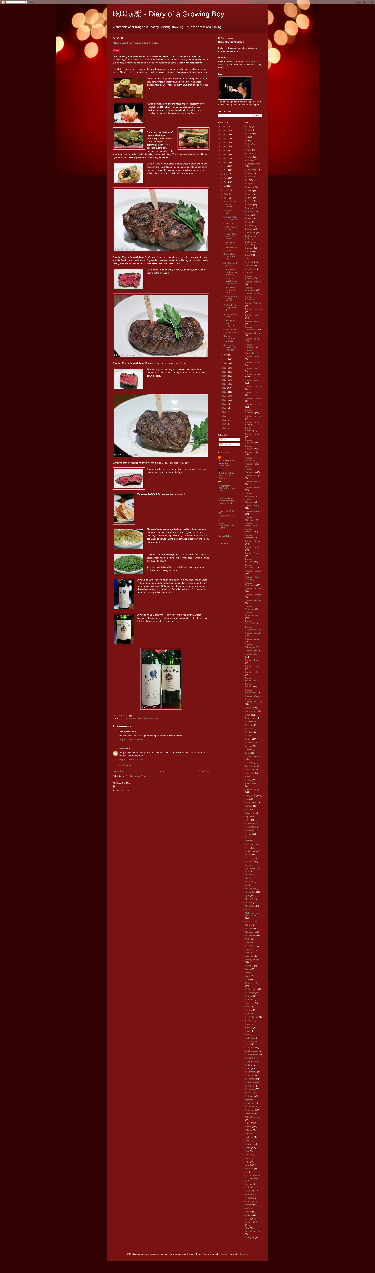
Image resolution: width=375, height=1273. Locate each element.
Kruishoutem (251, 851)
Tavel (247, 1140)
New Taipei (250, 946)
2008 (224, 400)
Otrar (247, 976)
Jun (226, 190)
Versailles (249, 1198)
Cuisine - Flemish (253, 368)
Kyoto (247, 854)
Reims (248, 1006)
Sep (226, 178)
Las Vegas (250, 861)
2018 (224, 158)
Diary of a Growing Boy (231, 42)
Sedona (248, 1065)
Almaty (248, 126)
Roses (248, 1031)
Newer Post (119, 771)
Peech (122, 748)
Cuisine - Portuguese (250, 584)
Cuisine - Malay (252, 505)
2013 (224, 380)
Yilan (247, 1228)
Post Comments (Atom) (136, 776)
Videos (248, 1201)
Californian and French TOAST (230, 298)
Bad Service (250, 170)
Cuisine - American (249, 277)
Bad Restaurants (253, 164)
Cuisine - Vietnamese (250, 691)
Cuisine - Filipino (252, 362)
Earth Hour (250, 718)
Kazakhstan (250, 827)
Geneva (248, 746)
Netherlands (250, 942)
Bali (246, 180)
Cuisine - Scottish (253, 595)
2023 (224, 138)
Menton (248, 909)
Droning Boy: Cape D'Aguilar (229, 323)
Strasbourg (250, 1103)
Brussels (249, 218)
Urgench (249, 1184)
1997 (224, 416)
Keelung (249, 834)
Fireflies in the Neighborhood (230, 307)
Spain (247, 1093)
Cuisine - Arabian (253, 282)
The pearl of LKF (229, 211)
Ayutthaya (249, 160)
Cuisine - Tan (251, 651)
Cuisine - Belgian (253, 303)
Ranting (248, 1003)
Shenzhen (249, 1079)
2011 (223, 388)
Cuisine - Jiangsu (253, 476)
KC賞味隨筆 (224, 485)
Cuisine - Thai (251, 654)
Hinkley (248, 780)
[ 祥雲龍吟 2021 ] (226, 516)
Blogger (243, 1254)
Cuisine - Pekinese (249, 560)
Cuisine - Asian (252, 293)
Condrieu (249, 265)
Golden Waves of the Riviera (230, 330)
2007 (224, 404)
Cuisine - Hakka (252, 404)
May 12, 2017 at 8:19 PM (131, 739)
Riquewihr (249, 1020)
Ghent (248, 749)
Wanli (247, 1208)
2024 (224, 134)
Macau (248, 899)
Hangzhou (250, 773)
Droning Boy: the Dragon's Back (230, 289)
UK (246, 1172)
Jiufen (248, 820)
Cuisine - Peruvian (253, 571)
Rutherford (250, 1038)
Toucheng (249, 1154)
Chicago (249, 251)
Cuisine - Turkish (253, 660)
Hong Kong (148, 718)
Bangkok (249, 184)
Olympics (249, 966)
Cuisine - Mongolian (250, 530)
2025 (224, 130)
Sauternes (250, 1061)
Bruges (248, 215)
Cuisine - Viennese (249, 685)
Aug (226, 182)
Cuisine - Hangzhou (250, 411)
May (226, 194)
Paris (247, 979)
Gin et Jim (228, 223)
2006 (224, 408)
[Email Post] (130, 715)
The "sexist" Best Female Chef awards (230, 281)
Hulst (247, 799)
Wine (156, 718)
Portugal (249, 999)
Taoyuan (249, 1133)
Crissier (248, 272)
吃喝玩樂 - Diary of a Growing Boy (168, 14)
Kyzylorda (249, 858)
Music (247, 939)
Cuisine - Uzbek (252, 672)
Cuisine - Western (128, 718)
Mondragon (250, 932)
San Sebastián (252, 1054)
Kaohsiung (250, 823)
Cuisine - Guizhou (253, 398)
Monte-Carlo (251, 935)
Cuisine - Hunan (252, 434)
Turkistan (249, 1168)
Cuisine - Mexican (253, 511)
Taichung (249, 1113)
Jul (225, 186)
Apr (226, 198)
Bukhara (249, 225)
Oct (226, 174)
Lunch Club (250, 892)
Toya (247, 1161)
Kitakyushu (250, 844)
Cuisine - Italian (252, 464)
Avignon (249, 157)
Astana (248, 150)
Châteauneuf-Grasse (251, 243)
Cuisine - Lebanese (249, 494)
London (248, 885)
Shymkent (249, 1086)
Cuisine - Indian (252, 452)
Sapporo (249, 1058)
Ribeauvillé (250, 1013)
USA (247, 1187)
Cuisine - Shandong (250, 607)
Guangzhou (250, 766)
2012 (224, 384)
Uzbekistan (250, 1191)
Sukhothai (249, 1106)
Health (248, 776)
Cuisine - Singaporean (251, 628)
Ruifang (248, 1034)
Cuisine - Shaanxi (253, 600)
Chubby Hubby (226, 473)
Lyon (247, 895)
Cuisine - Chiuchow (249, 346)
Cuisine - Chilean (253, 333)
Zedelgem (249, 1237)
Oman (248, 969)
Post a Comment (124, 765)
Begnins (249, 197)
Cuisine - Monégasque (251, 524)
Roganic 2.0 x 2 (225, 503)
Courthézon (250, 269)
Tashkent (249, 1137)
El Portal (249, 725)
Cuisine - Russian (253, 589)
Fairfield (249, 732)
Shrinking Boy (251, 1082)
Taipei (247, 1123)
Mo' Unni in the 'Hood (230, 228)
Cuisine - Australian (249, 298)
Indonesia (249, 813)
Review (248, 1010)
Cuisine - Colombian (250, 351)
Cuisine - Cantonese (250, 328)
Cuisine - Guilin (252, 392)
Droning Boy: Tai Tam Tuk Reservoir (230, 272)
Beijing (248, 201)
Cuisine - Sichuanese (250, 622)
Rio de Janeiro (252, 1017)
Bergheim (249, 208)
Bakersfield (250, 176)
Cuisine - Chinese (253, 339)
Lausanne (249, 874)
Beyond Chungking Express (229, 338)
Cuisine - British (252, 315)
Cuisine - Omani (252, 553)
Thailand (249, 1144)
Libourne (249, 878)
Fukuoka (249, 742)
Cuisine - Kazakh (253, 482)
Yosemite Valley (252, 1231)
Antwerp (249, 133)
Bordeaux (249, 211)
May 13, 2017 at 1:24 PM (131, 759)
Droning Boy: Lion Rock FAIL (229, 256)
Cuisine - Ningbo (252, 541)
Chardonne (250, 232)
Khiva (247, 837)
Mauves (248, 902)
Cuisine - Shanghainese (251, 613)
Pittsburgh (249, 992)
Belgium (249, 204)
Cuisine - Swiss (252, 639)
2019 (224, 154)
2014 (224, 376)
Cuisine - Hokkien (253, 416)
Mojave (248, 925)
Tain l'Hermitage (252, 1117)
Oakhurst (249, 956)
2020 (224, 150)
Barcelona (249, 187)
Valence (248, 1194)
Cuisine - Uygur (252, 666)
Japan (248, 816)
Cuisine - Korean (253, 487)
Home (161, 771)
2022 (224, 142)
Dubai (247, 715)
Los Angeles (250, 888)
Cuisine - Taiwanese (250, 646)
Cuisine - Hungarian (250, 447)
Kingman (249, 841)
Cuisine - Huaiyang (249, 429)
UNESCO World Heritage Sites (252, 1176)
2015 (224, 372)
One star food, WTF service (230, 218)
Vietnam (249, 1205)
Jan (226, 363)
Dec (226, 166)
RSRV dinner (224, 465)
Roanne (248, 1027)
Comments (227, 444)
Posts (224, 439)
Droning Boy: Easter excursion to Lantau (230, 246)
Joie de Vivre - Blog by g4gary (226, 499)
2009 (224, 396)
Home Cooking (252, 789)
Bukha (248, 222)
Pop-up (248, 996)
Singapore (250, 1089)
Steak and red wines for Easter (136, 43)
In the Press (250, 802)
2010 (224, 392)
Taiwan (248, 1126)
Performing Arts (252, 983)
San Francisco (251, 1051)
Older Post (204, 771)
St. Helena (250, 1096)
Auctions (249, 153)
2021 (224, 146)
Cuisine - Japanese (249, 471)
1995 (224, 420)
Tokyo (247, 1147)
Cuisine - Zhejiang (253, 702)
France (248, 739)
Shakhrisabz (250, 1072)
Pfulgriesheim (251, 989)
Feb (226, 359)
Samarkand (250, 1047)
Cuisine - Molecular (249, 518)
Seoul (247, 1068)
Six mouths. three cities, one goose (229, 347)
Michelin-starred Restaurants (252, 914)
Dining (139, 718)
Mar (226, 355)
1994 (224, 424)
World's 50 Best (252, 1222)
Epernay (249, 729)
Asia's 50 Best (251, 144)
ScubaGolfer (225, 536)
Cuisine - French (252, 374)
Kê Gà (248, 830)
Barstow (249, 191)
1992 (224, 428)
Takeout (248, 1130)
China (247, 255)
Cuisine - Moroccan (249, 536)
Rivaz (247, 1024)
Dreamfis (223, 543)
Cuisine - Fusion (252, 380)
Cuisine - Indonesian (250, 459)
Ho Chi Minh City (253, 783)
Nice (247, 953)
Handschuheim (252, 769)
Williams (249, 1215)
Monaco (249, 928)
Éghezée (249, 721)
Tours (247, 1158)
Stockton (249, 1100)
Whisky (248, 1212)
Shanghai (249, 1075)
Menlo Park (250, 906)
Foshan (248, 735)
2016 (224, 368)
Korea (248, 848)
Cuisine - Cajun (252, 321)
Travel (248, 1165)
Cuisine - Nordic (252, 547)
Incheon (249, 806)
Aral (247, 137)
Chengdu (249, 248)
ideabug (223, 1254)
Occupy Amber (252, 960)
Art (246, 140)
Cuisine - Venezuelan (250, 679)
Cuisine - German (253, 386)
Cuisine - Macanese (250, 500)
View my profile (122, 790)
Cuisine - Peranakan (250, 566)
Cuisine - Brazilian (253, 309)
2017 (224, 162)
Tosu (247, 1151)
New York (249, 949)
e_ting (222, 523)
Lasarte (248, 865)
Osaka (248, 972)
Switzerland (250, 1110)
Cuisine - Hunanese (250, 441)
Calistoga (249, 229)
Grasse (248, 762)
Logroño (249, 881)
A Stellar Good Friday (230, 264)
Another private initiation (230, 315)
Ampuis (248, 130)
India (247, 809)
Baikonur (249, 173)
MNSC (248, 921)
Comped (249, 262)
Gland (248, 753)
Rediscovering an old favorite (230, 204)
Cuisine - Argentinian (250, 289)
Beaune (248, 194)
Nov (226, 170)
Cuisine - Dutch (252, 356)
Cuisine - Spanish (253, 633)
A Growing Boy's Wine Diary (227, 461)
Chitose (248, 258)
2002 (224, 412)
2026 (224, 126)
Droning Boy (250, 711)
